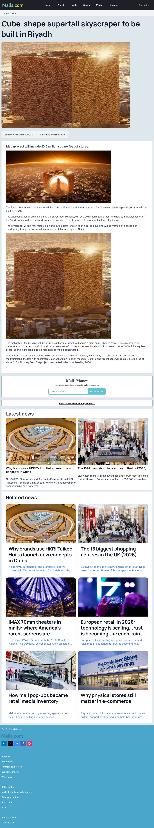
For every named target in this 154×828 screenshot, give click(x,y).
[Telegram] (16, 743)
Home (5, 13)
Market (99, 5)
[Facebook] (23, 743)
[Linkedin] (4, 743)
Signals (61, 5)
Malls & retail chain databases (17, 792)
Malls (74, 5)
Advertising (7, 761)
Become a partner (10, 797)
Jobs (4, 807)
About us (114, 5)
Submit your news (11, 772)
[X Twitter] (10, 743)
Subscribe (144, 5)
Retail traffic (8, 787)
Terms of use (8, 822)
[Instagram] (29, 743)
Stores (86, 5)
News (48, 5)
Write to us (7, 777)
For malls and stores (12, 766)
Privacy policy (9, 817)
